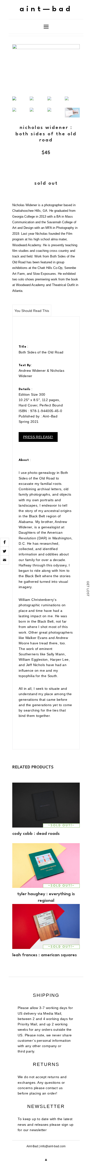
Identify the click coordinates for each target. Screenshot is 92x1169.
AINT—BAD (46, 9)
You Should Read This (31, 311)
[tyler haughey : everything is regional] (46, 865)
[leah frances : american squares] (46, 926)
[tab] (31, 310)
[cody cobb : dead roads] (46, 805)
